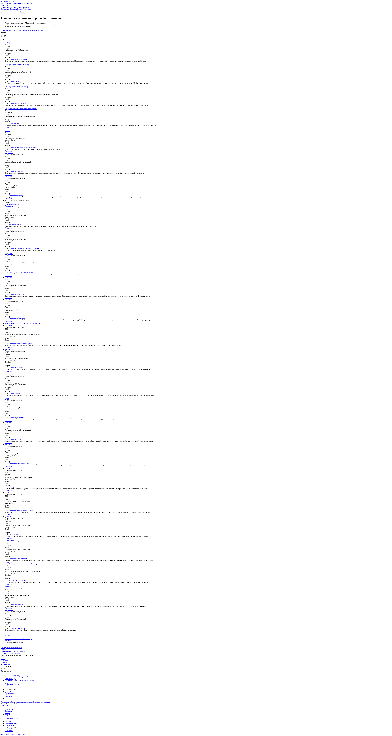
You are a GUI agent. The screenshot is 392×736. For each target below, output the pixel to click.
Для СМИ (8, 697)
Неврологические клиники (34, 30)
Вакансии (13, 9)
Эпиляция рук (14, 123)
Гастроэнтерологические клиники (13, 30)
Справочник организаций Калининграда (19, 639)
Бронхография (14, 534)
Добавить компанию (12, 684)
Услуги (25, 9)
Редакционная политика (41, 702)
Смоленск (4, 660)
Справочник (5, 9)
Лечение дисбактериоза (17, 318)
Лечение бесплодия (16, 367)
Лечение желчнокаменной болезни (21, 511)
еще (29, 9)
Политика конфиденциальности (22, 702)
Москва (3, 657)
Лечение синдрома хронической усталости (24, 248)
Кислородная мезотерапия (18, 580)
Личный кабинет (11, 723)
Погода (19, 9)
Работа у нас (9, 693)
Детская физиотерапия (17, 628)
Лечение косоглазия (16, 171)
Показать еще (5, 635)
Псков (3, 659)
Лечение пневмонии (16, 604)
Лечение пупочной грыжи (18, 103)
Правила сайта (6, 702)
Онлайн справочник (12, 675)
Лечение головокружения (18, 59)
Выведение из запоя (16, 487)
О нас (7, 698)
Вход (19, 11)
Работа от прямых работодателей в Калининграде (22, 677)
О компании (9, 731)
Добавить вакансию (12, 686)
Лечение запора (14, 81)
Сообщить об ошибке (8, 648)
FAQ (6, 695)
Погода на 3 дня (10, 679)
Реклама (19, 648)
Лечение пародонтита (16, 417)
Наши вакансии (10, 725)
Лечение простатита (16, 195)
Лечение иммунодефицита (18, 558)
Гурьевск (4, 662)
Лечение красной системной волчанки (22, 147)
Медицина (8, 640)
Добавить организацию (9, 11)
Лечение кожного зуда (16, 294)
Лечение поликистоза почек (19, 463)
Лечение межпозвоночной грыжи (20, 344)
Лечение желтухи (15, 439)
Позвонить (8, 63)
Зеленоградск (5, 664)
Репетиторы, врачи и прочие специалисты (19, 680)
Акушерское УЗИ (15, 224)
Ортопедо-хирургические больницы (21, 272)
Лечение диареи (14, 393)
